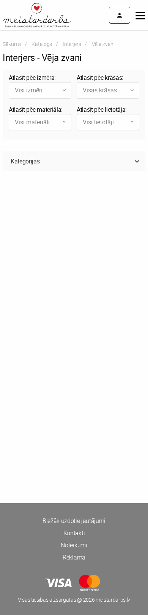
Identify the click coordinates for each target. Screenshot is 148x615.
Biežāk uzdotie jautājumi (74, 521)
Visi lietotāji (98, 122)
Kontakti (74, 533)
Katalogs (41, 44)
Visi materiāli (32, 122)
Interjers (72, 44)
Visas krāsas (100, 90)
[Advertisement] (74, 262)
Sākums (12, 44)
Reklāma (74, 557)
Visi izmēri (29, 90)
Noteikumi (74, 545)
